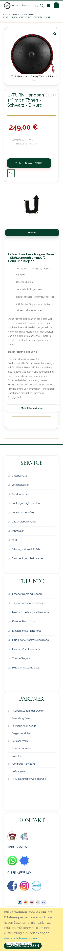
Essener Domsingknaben (27, 593)
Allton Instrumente (21, 748)
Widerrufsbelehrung (24, 521)
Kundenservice (20, 494)
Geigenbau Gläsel (21, 733)
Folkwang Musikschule (23, 726)
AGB (14, 540)
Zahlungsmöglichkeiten (26, 503)
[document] (32, 929)
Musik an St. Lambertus (25, 667)
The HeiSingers (21, 658)
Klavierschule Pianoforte (26, 630)
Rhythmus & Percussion (22, 14)
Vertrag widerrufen (23, 512)
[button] (55, 36)
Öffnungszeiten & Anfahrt (26, 549)
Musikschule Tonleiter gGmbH (28, 710)
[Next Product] (53, 95)
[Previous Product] (48, 95)
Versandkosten (20, 484)
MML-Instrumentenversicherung (28, 778)
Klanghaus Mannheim (23, 763)
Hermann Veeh (19, 741)
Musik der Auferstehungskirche (30, 639)
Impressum (18, 530)
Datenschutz (19, 475)
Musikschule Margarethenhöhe (30, 612)
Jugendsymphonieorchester (29, 603)
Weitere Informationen (20, 938)
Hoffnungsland (19, 771)
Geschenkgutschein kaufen (28, 558)
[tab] (32, 232)
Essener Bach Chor (23, 621)
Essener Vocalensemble (26, 649)
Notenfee (16, 756)
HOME (5, 14)
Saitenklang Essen (21, 718)
